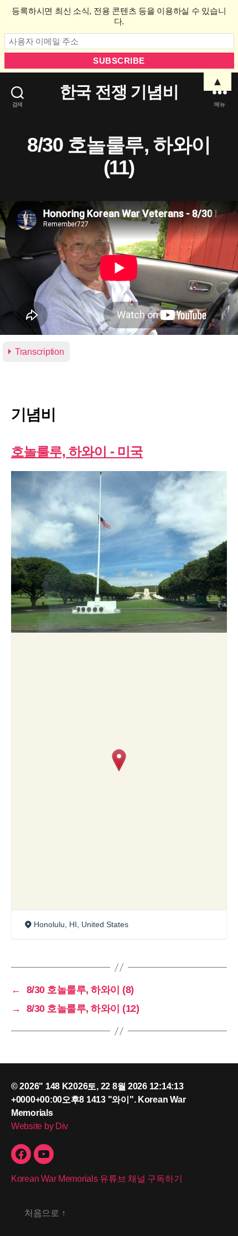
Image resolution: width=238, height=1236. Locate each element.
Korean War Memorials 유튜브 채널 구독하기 (96, 1178)
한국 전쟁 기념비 (119, 92)
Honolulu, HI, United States (81, 924)
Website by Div (39, 1126)
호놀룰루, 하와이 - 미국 (77, 451)
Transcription (39, 351)
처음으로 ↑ (44, 1213)
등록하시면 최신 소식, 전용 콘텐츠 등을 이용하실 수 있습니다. (119, 16)
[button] (119, 760)
